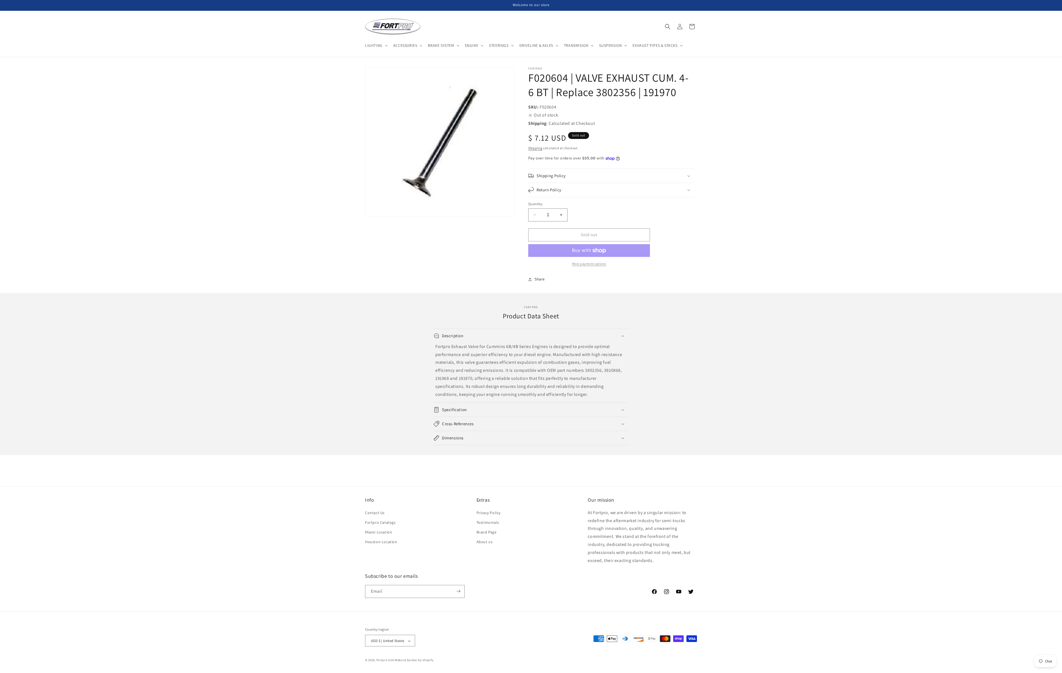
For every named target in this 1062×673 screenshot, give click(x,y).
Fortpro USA (385, 660)
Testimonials (488, 522)
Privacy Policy (489, 512)
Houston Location (381, 541)
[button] (376, 45)
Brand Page (487, 532)
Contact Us (375, 512)
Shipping (535, 148)
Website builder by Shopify (414, 660)
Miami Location (378, 532)
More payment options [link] (589, 264)
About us (485, 541)
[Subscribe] (458, 591)
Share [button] (540, 279)
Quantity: (535, 204)
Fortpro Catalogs (380, 522)
